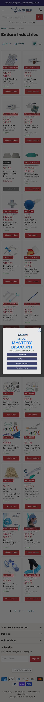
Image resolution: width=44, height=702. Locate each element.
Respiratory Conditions (22, 363)
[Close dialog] (39, 330)
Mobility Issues (22, 359)
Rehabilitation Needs (22, 368)
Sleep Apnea (22, 354)
